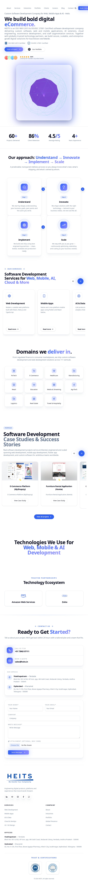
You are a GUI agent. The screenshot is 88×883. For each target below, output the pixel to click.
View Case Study (20, 501)
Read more (12, 329)
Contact (71, 8)
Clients (46, 8)
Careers (55, 8)
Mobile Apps (9, 814)
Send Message (16, 752)
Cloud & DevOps (10, 821)
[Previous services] (73, 281)
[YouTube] (12, 797)
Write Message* (15, 724)
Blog (63, 8)
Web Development (11, 810)
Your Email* (50, 705)
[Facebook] (23, 797)
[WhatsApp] (29, 797)
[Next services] (80, 281)
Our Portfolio (37, 49)
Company (12, 715)
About (9, 8)
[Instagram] (18, 797)
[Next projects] (82, 453)
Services (17, 8)
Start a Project (12, 49)
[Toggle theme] (75, 8)
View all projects (43, 517)
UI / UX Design (10, 825)
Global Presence (51, 821)
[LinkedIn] (7, 797)
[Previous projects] (74, 453)
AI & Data (8, 817)
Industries (27, 8)
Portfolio (38, 8)
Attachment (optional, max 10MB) (25, 741)
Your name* (13, 705)
